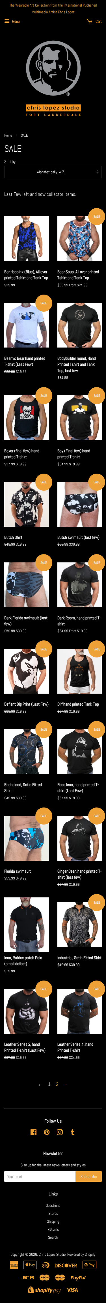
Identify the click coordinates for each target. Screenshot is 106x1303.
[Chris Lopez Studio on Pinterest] (47, 1133)
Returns (53, 1229)
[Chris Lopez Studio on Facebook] (33, 1133)
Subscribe (88, 1176)
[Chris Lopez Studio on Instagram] (60, 1133)
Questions (53, 1205)
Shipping (53, 1221)
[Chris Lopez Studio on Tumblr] (73, 1133)
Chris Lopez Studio (52, 1254)
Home (8, 135)
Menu (15, 21)
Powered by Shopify (81, 1254)
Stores (53, 1213)
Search (53, 1237)
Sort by (10, 162)
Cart (98, 21)
